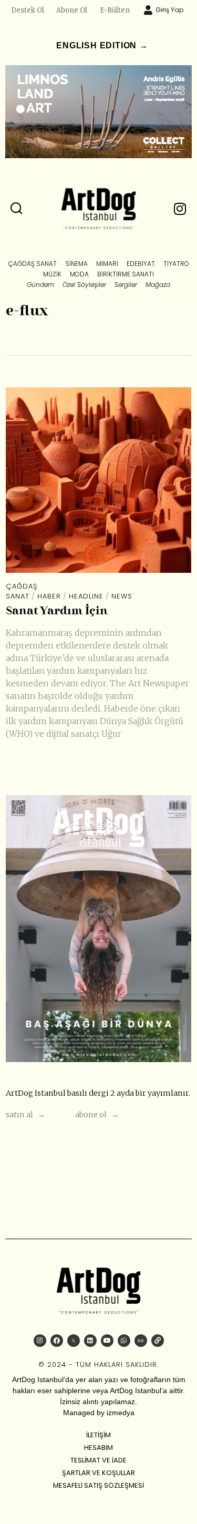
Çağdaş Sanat (21, 591)
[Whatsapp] (124, 1340)
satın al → (25, 1114)
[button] (16, 208)
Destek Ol (27, 10)
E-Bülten (115, 10)
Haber (49, 596)
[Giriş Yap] (148, 10)
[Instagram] (40, 1340)
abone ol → (97, 1114)
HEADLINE (86, 596)
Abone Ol (71, 10)
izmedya (120, 1412)
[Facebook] (56, 1340)
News (121, 596)
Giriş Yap (169, 9)
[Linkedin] (90, 1340)
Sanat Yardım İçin (57, 611)
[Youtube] (107, 1340)
